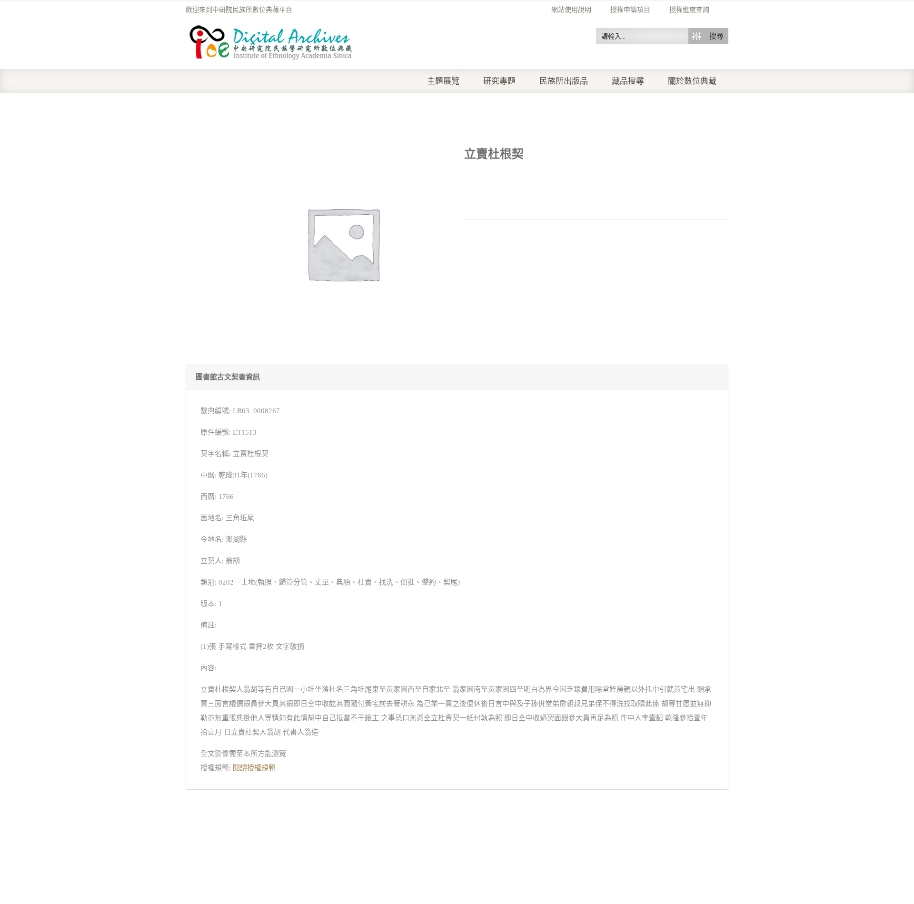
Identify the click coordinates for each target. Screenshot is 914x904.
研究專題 (499, 81)
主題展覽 (443, 81)
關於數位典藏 (692, 81)
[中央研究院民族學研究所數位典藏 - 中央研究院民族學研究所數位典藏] (271, 40)
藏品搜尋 (628, 81)
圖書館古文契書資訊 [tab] (228, 377)
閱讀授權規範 (254, 768)
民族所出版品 (563, 81)
